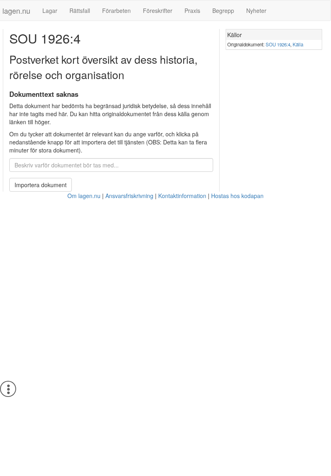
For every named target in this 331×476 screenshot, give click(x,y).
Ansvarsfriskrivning (129, 196)
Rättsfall (79, 10)
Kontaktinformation (182, 196)
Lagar (49, 10)
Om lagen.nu (84, 196)
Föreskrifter (157, 10)
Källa (298, 44)
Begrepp (223, 10)
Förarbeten (116, 10)
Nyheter (256, 10)
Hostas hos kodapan (237, 196)
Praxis (192, 10)
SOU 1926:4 (278, 44)
